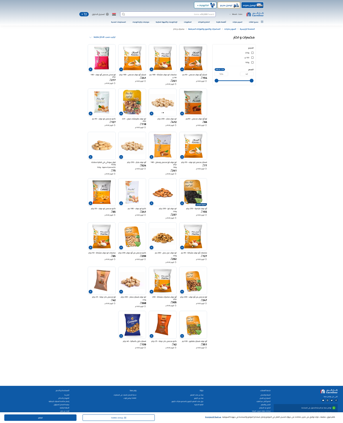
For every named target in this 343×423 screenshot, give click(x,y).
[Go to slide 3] (100, 202)
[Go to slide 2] (192, 68)
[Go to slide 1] (193, 68)
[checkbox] (252, 53)
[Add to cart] (182, 69)
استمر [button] (40, 417)
